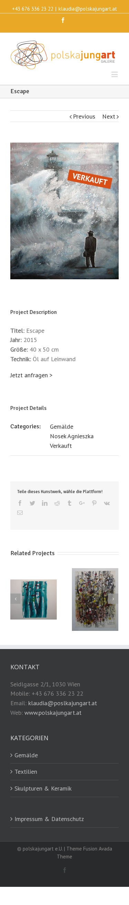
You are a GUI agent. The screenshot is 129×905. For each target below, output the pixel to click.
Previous (84, 116)
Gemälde (61, 426)
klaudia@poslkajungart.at (62, 703)
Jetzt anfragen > (31, 375)
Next (108, 116)
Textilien (25, 771)
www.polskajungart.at (53, 713)
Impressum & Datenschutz (49, 819)
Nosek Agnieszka (72, 436)
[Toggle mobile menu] (115, 74)
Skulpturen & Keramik (43, 788)
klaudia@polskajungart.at (87, 8)
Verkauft (61, 446)
